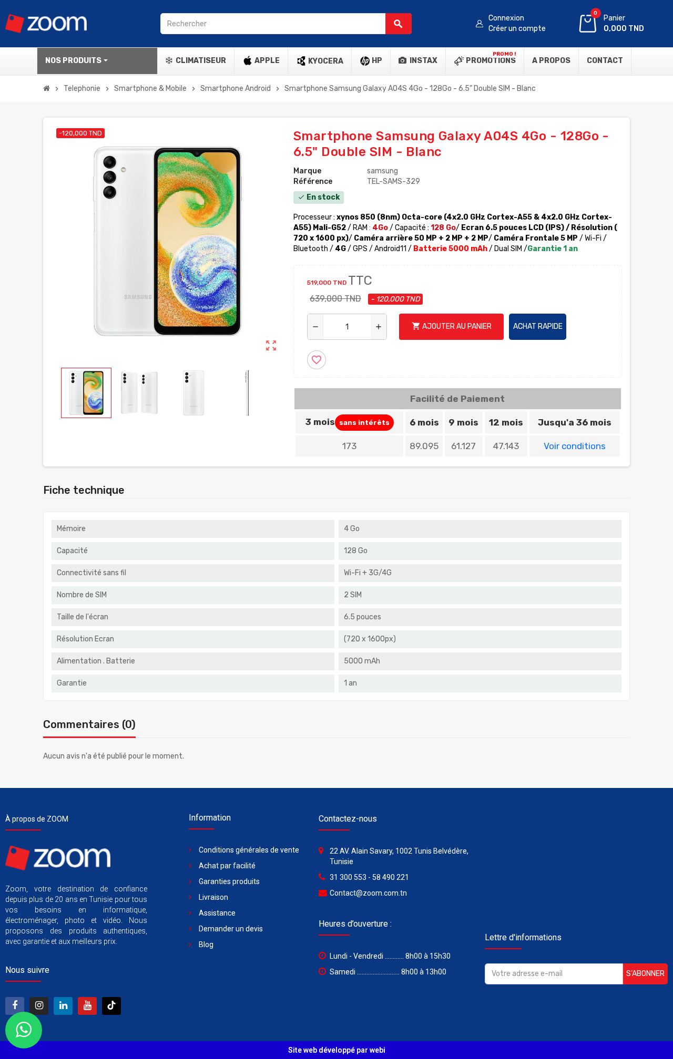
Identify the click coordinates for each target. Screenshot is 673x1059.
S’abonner (645, 973)
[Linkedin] (63, 1006)
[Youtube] (87, 1006)
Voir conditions (575, 446)
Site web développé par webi (336, 1050)
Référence (312, 181)
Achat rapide (538, 326)
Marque (307, 171)
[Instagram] (111, 1006)
